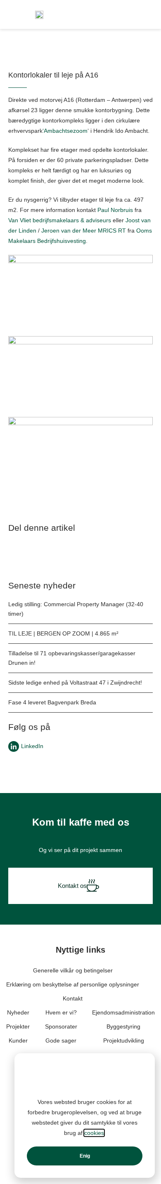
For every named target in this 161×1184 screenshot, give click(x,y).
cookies (94, 1133)
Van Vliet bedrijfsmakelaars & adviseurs (59, 220)
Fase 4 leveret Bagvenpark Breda (52, 702)
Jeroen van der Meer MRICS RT (83, 230)
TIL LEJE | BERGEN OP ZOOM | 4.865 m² (63, 633)
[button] (26, 553)
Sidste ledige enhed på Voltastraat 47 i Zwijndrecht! (75, 682)
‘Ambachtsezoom (65, 130)
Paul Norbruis (115, 210)
